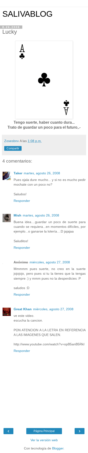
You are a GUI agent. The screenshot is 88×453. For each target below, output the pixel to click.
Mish (17, 215)
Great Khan (23, 309)
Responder (22, 201)
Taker (18, 173)
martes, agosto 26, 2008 (42, 173)
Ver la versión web (44, 440)
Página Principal (44, 431)
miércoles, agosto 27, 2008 (50, 262)
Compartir (13, 148)
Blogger (57, 448)
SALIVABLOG (27, 13)
